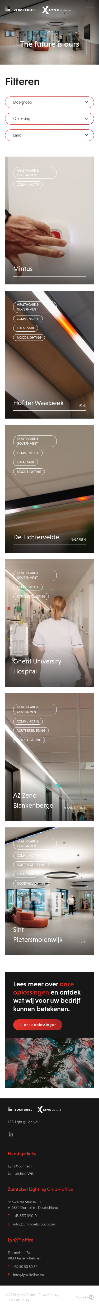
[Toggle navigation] (90, 10)
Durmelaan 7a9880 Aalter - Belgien (24, 1255)
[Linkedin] (11, 1134)
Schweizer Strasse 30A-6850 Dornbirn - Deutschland (33, 1205)
